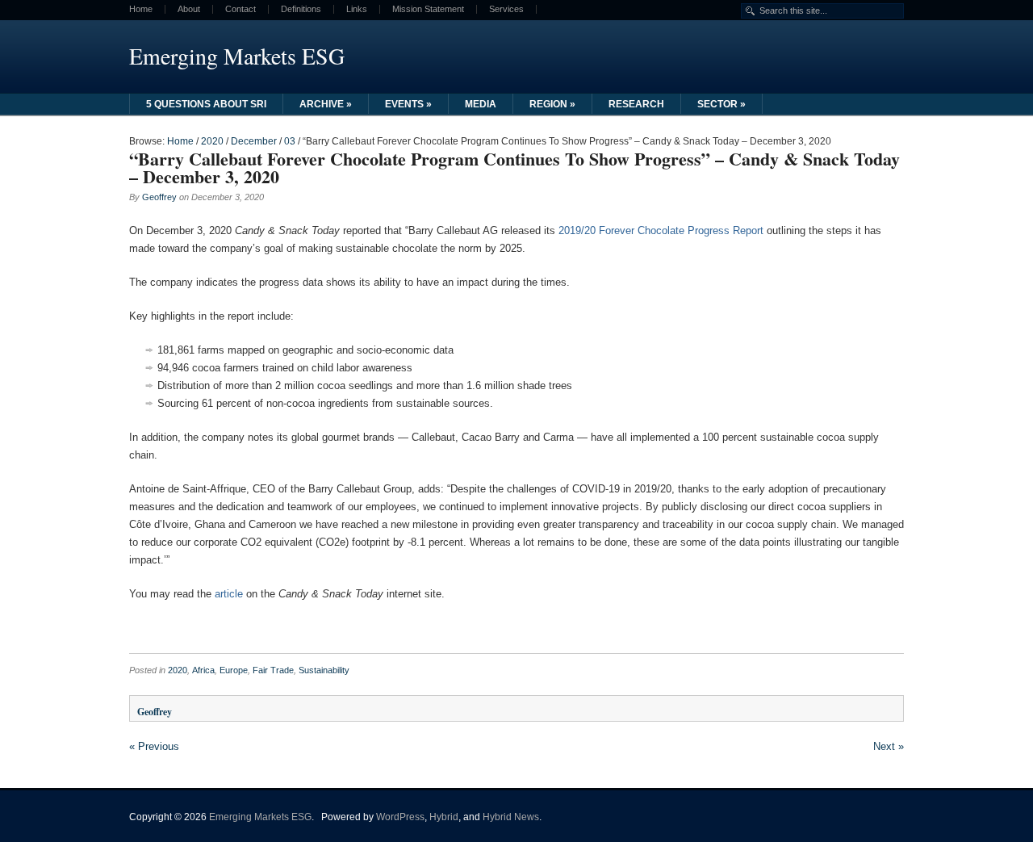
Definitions (301, 9)
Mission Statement (428, 9)
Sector (721, 104)
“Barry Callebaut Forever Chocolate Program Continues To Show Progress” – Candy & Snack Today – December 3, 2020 (514, 167)
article (229, 594)
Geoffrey (159, 197)
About (189, 9)
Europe (234, 670)
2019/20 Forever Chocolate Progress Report (660, 230)
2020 (212, 141)
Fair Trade (273, 670)
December (254, 141)
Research (636, 104)
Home (141, 9)
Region (552, 104)
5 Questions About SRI (206, 104)
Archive (325, 104)
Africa (203, 670)
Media (480, 104)
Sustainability (324, 670)
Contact (240, 9)
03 (289, 141)
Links (356, 9)
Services (506, 9)
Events (408, 104)
